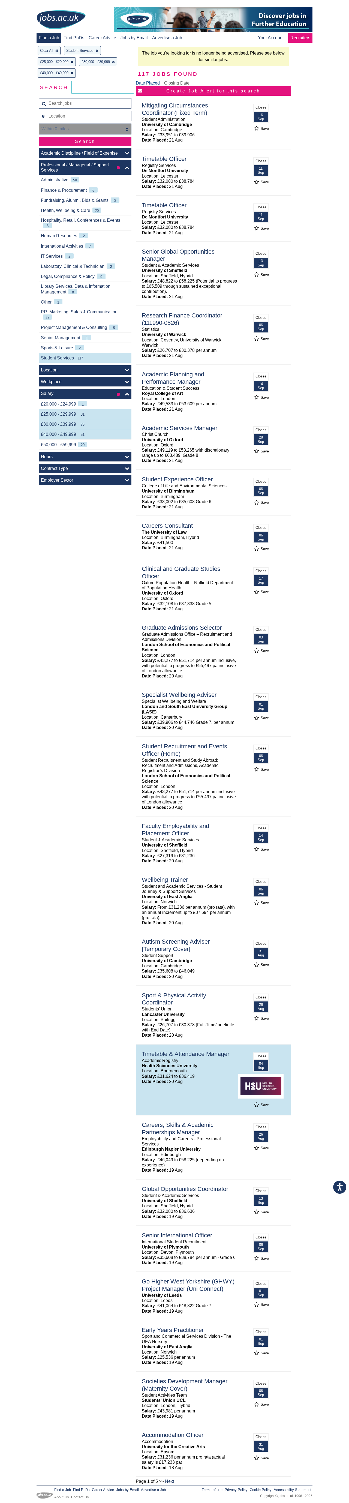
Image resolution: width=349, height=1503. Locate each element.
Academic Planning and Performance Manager (173, 378)
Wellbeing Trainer (165, 879)
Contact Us (80, 1497)
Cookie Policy (261, 1490)
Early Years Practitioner (173, 1330)
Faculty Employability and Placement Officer (175, 830)
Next (169, 1481)
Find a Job (49, 37)
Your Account (271, 37)
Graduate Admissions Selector (182, 627)
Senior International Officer (177, 1235)
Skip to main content (21, 4)
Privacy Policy (236, 1490)
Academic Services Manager (179, 428)
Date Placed (148, 83)
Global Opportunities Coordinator (185, 1189)
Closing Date (176, 83)
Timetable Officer (164, 158)
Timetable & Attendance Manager (185, 1054)
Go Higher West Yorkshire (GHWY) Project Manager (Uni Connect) (188, 1285)
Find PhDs (74, 37)
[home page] (61, 20)
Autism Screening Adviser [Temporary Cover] (176, 945)
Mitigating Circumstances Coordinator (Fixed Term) (175, 109)
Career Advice (102, 37)
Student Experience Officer (177, 479)
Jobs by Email (134, 37)
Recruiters (300, 37)
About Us (61, 1497)
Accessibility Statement (292, 1490)
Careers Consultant (167, 525)
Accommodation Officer (172, 1435)
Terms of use (212, 1490)
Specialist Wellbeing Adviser (179, 694)
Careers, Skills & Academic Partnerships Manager (177, 1128)
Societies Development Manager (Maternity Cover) (184, 1385)
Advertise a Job (167, 37)
